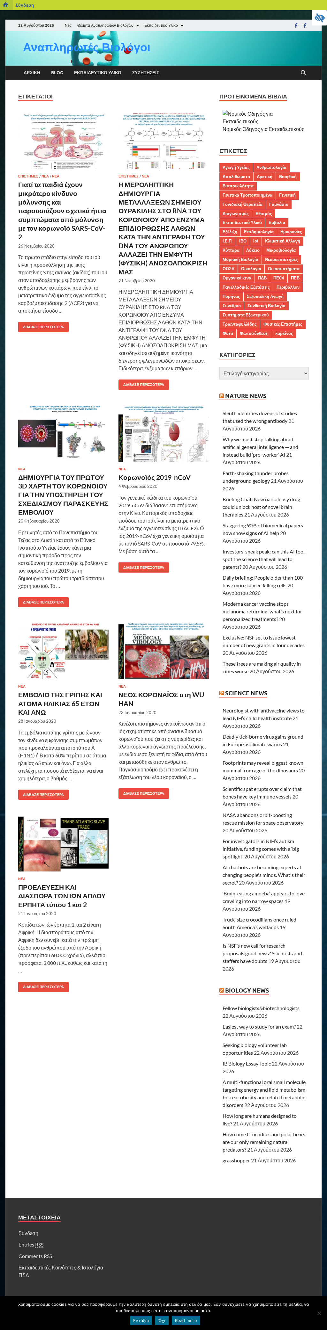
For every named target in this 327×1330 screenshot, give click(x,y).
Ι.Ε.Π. (227, 240)
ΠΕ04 (278, 277)
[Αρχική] (6, 5)
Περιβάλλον (288, 287)
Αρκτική (264, 176)
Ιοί (255, 240)
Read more (186, 1320)
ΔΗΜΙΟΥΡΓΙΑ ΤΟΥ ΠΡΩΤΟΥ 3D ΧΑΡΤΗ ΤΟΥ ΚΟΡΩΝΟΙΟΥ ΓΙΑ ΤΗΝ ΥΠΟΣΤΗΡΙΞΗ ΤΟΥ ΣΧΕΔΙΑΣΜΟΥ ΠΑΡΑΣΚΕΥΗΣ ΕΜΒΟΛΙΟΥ (63, 494)
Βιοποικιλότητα (238, 185)
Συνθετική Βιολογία (266, 305)
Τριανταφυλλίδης (240, 324)
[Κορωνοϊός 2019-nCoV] (163, 434)
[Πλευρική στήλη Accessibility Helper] (319, 17)
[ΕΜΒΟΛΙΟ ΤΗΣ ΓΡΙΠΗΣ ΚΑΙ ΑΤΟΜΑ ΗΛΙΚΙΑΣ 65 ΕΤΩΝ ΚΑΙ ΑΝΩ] (63, 651)
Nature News (245, 396)
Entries (31, 1244)
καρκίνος (284, 333)
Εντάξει (141, 1320)
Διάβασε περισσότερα (41, 325)
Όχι (161, 1320)
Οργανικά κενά (237, 277)
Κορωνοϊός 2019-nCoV (154, 477)
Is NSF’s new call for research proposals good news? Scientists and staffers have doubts (262, 953)
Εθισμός (263, 213)
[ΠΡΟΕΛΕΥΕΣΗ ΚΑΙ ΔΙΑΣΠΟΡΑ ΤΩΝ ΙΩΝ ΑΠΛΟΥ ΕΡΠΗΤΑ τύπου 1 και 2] (63, 843)
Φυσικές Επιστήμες (282, 324)
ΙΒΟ (243, 240)
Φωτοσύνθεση (254, 333)
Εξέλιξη (230, 231)
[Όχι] (319, 1313)
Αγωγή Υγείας (236, 167)
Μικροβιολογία (281, 250)
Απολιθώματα (236, 176)
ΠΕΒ (295, 277)
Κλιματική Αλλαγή (282, 240)
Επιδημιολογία (259, 231)
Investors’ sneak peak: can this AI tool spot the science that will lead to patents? (264, 559)
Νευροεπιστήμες (281, 259)
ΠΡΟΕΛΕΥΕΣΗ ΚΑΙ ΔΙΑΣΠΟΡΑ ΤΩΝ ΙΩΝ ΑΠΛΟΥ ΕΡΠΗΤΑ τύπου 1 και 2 (62, 895)
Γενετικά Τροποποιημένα (247, 195)
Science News (246, 693)
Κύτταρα (231, 250)
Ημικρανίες (291, 231)
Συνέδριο (232, 305)
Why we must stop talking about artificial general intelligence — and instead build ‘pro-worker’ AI (260, 447)
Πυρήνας (231, 296)
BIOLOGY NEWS (247, 990)
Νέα (68, 25)
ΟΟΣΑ (228, 268)
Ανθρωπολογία (271, 167)
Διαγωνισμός (236, 213)
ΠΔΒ (262, 277)
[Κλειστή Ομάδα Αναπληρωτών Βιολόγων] (296, 25)
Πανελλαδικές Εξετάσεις (246, 287)
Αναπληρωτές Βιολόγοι (86, 47)
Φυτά (228, 333)
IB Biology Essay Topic (247, 1063)
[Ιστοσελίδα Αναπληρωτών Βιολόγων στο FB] (305, 25)
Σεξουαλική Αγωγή (265, 296)
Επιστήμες (28, 176)
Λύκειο (253, 250)
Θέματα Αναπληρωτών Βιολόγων (105, 25)
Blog (57, 72)
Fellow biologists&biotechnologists (261, 1008)
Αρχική (32, 72)
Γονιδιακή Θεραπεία (242, 204)
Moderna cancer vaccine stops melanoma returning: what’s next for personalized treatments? (262, 611)
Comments (35, 1256)
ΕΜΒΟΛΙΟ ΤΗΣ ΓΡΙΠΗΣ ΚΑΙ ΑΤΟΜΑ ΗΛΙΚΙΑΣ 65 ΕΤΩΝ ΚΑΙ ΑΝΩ (60, 703)
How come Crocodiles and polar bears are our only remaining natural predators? (264, 1142)
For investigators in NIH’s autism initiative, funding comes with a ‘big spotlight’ (261, 848)
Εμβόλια (277, 222)
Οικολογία (251, 268)
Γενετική (287, 195)
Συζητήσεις (145, 72)
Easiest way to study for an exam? (259, 1026)
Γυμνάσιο (278, 204)
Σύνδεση (24, 5)
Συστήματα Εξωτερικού (246, 314)
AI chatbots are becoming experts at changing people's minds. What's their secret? (264, 874)
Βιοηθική (288, 176)
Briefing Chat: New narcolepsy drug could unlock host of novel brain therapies (261, 506)
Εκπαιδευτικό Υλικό (161, 25)
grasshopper (236, 1160)
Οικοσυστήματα (284, 268)
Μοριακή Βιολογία (240, 259)
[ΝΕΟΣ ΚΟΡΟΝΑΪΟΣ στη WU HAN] (163, 651)
